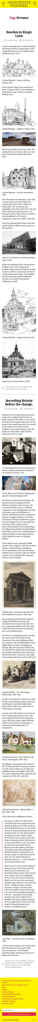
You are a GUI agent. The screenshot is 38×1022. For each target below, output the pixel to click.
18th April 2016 (28, 409)
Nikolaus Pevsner (15, 389)
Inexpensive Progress (19, 4)
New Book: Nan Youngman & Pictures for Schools (16, 982)
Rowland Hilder (16, 967)
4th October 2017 (28, 40)
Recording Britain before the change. (19, 402)
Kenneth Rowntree (11, 963)
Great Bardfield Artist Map (11, 994)
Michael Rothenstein (25, 963)
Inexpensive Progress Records (12, 999)
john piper (30, 961)
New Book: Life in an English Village (15, 985)
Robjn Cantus (13, 40)
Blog (3, 987)
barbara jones (10, 961)
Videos (4, 990)
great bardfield (22, 387)
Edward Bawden (10, 387)
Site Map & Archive (9, 1001)
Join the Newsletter (9, 996)
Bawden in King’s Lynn (19, 34)
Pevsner (24, 389)
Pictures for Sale (8, 992)
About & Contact (7, 1003)
